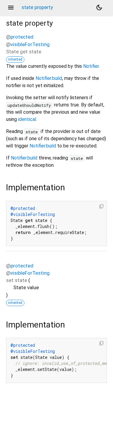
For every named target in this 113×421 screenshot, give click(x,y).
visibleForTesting (30, 44)
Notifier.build (49, 78)
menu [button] (10, 7)
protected (22, 37)
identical (27, 119)
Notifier (91, 66)
